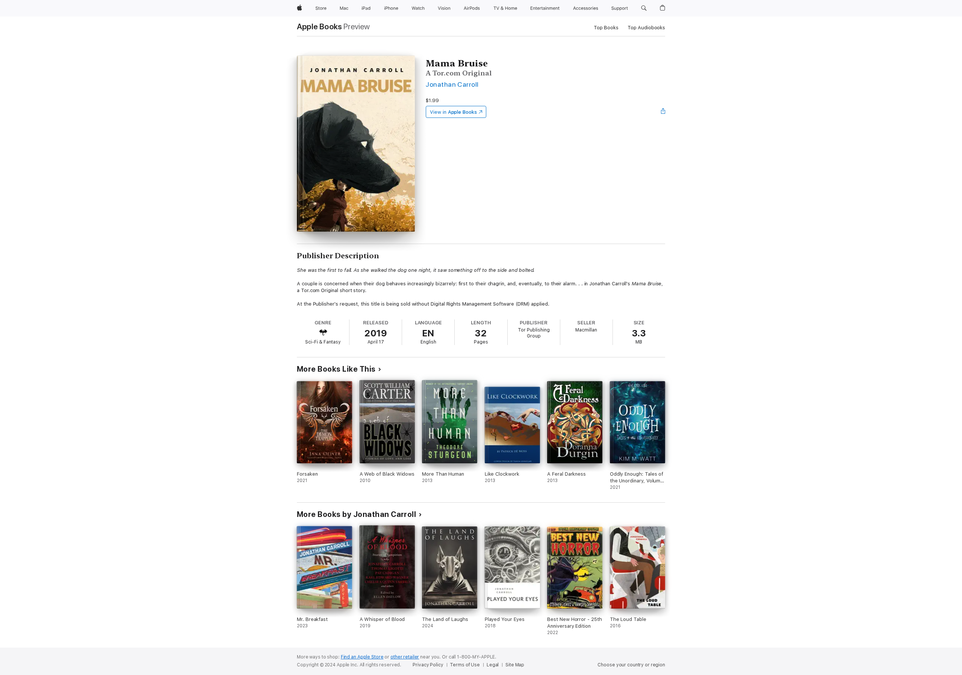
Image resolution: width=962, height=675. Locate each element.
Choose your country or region (631, 664)
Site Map (514, 664)
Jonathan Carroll (452, 84)
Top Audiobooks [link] (646, 27)
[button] (644, 8)
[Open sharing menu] (663, 111)
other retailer (404, 657)
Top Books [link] (606, 27)
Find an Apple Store (362, 657)
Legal (493, 664)
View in (453, 112)
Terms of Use (465, 664)
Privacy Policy (428, 664)
